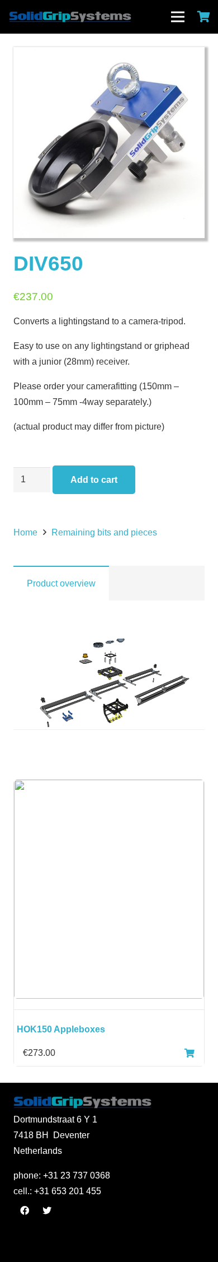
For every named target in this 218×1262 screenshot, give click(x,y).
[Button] (190, 1053)
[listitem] (110, 672)
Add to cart (93, 480)
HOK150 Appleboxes (61, 1029)
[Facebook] (24, 1210)
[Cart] (204, 17)
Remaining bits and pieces (104, 532)
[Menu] (178, 17)
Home (25, 532)
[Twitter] (47, 1210)
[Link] (93, 16)
